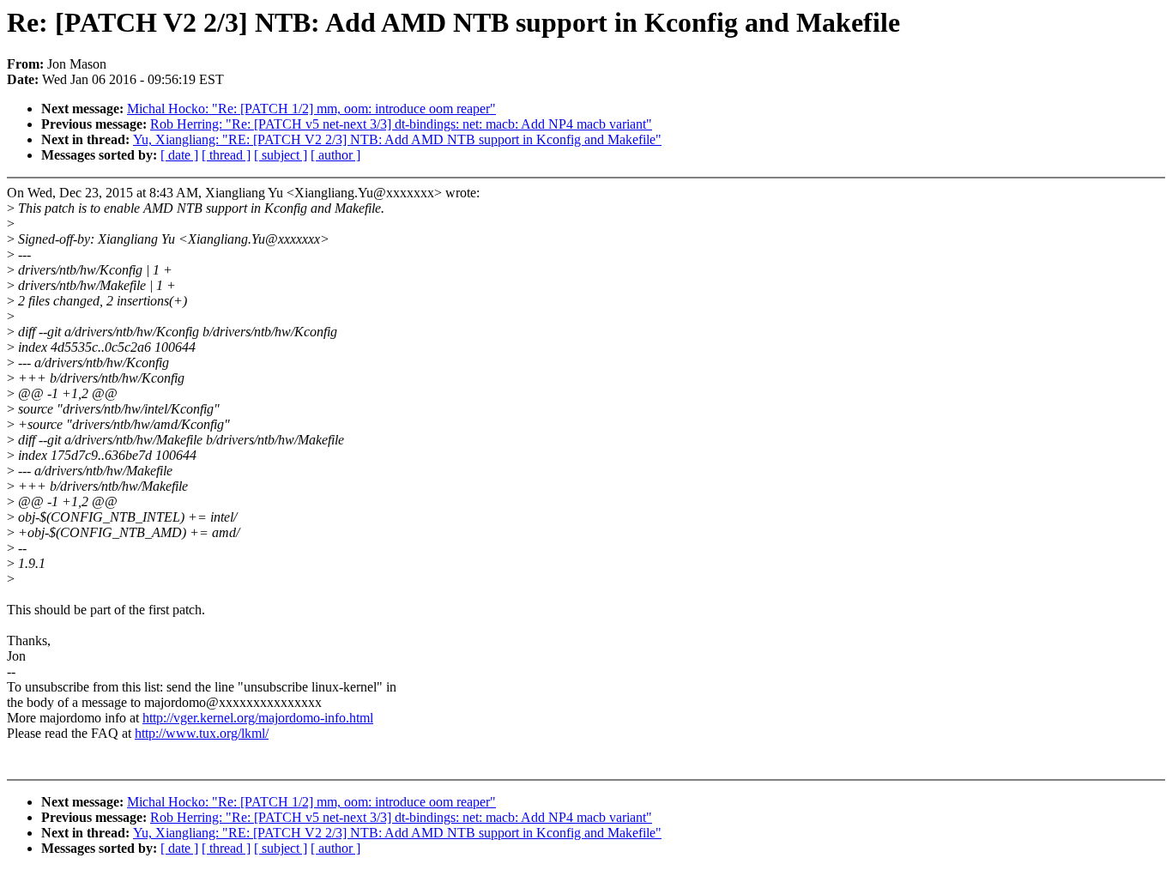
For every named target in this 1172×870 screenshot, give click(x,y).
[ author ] (335, 155)
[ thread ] (226, 155)
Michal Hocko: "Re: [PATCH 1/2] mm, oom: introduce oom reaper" (311, 108)
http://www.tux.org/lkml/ (202, 733)
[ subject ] (280, 155)
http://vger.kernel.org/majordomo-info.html (257, 717)
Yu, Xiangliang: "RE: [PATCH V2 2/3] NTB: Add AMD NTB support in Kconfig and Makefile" (397, 139)
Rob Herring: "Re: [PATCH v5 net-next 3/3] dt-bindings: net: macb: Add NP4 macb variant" (401, 124)
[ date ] (179, 155)
